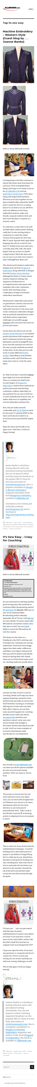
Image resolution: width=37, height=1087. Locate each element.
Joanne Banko (27, 522)
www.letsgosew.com (14, 509)
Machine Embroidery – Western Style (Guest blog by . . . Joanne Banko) (18, 36)
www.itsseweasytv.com (16, 484)
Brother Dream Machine (20, 273)
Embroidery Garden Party (13, 194)
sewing (5, 528)
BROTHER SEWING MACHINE (24, 524)
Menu (31, 9)
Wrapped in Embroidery (20, 495)
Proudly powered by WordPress (15, 1083)
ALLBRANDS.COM (13, 191)
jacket (21, 526)
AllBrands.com (22, 498)
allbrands (6, 524)
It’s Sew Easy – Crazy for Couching (17, 538)
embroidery (7, 526)
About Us (6, 1077)
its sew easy (15, 526)
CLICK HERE (21, 410)
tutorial (10, 1053)
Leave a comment (15, 528)
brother (11, 524)
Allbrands (9, 522)
